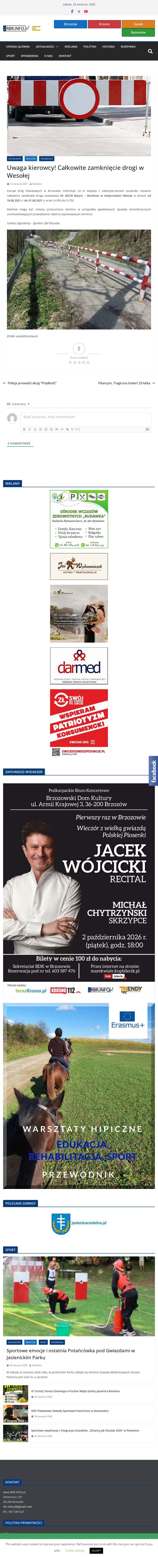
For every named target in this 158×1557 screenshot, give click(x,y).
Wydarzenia (29, 56)
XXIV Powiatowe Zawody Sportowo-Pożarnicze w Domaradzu (70, 1411)
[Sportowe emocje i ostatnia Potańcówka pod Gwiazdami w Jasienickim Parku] (79, 1296)
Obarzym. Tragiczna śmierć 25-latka (124, 383)
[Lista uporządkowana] (46, 429)
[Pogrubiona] (24, 429)
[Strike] (40, 429)
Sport (10, 56)
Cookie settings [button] (75, 1550)
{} (72, 429)
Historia (108, 46)
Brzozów (70, 24)
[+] (78, 429)
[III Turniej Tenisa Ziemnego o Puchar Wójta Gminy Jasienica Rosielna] (15, 1394)
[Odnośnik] (67, 429)
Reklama (71, 46)
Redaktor (37, 183)
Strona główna (18, 46)
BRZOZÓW (31, 158)
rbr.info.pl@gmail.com (17, 1506)
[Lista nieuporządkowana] (51, 429)
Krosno (104, 24)
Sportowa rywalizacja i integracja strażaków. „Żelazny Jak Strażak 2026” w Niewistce (85, 1430)
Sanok (138, 24)
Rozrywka (128, 46)
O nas (48, 56)
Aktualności (45, 46)
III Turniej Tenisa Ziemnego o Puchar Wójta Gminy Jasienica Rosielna (75, 1391)
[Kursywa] (29, 429)
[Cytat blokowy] (56, 429)
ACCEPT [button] (96, 1550)
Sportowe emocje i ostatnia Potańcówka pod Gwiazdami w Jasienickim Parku (71, 1354)
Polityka (89, 46)
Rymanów (138, 32)
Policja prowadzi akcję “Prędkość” (32, 383)
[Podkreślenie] (35, 429)
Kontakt (65, 56)
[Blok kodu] (62, 429)
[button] (56, 46)
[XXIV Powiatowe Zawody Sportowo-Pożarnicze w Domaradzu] (15, 1413)
